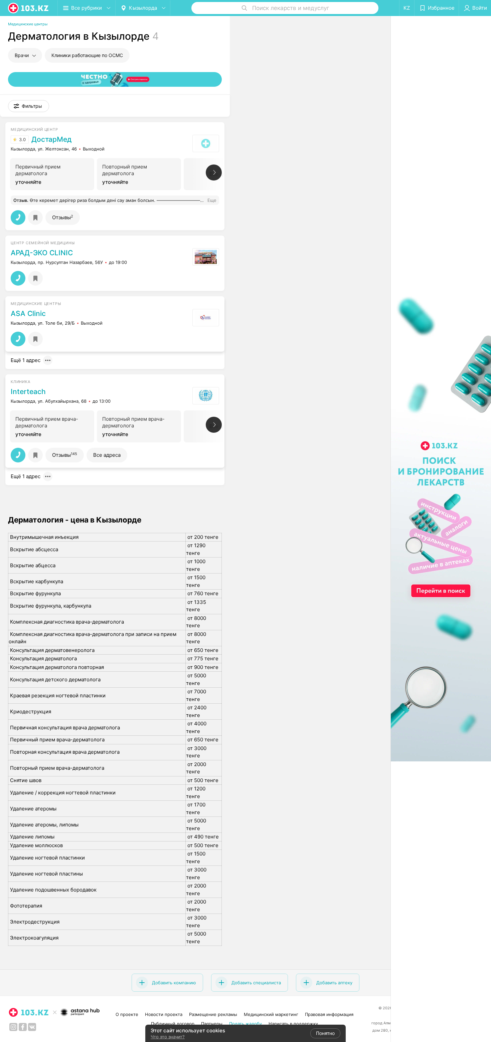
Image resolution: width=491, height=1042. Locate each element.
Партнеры (211, 1023)
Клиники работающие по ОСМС (87, 55)
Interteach (28, 392)
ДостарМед (51, 139)
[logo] (28, 8)
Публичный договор (172, 1023)
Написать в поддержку (293, 1023)
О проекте (127, 1014)
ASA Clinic (28, 314)
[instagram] (13, 1027)
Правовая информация (329, 1014)
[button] (28, 106)
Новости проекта (163, 1014)
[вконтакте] (32, 1027)
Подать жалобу (245, 1023)
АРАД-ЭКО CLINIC (42, 253)
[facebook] (23, 1027)
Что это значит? (168, 1036)
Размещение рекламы (213, 1014)
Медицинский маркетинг (271, 1014)
